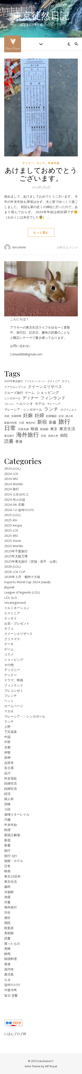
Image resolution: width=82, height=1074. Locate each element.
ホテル (40, 403)
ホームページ (13, 706)
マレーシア (54, 404)
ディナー (28, 163)
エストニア (53, 381)
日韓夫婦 (23, 429)
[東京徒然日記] (12, 43)
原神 (7, 757)
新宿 (42, 421)
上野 (7, 726)
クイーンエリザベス (45, 386)
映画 (34, 428)
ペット (9, 701)
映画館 (44, 429)
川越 (7, 819)
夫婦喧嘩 (16, 416)
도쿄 (7, 979)
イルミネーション (16, 608)
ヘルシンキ (24, 403)
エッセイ (10, 618)
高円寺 (9, 969)
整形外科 (30, 422)
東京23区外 (12, 876)
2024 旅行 (11, 489)
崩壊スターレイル (16, 814)
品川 (7, 773)
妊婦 (39, 415)
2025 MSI (11, 535)
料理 (7, 830)
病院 (64, 435)
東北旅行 (9, 435)
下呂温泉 (10, 732)
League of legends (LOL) (22, 592)
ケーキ (9, 644)
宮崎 (7, 804)
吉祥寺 (9, 763)
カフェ (66, 381)
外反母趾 (10, 778)
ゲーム (29, 392)
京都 (7, 747)
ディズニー (12, 670)
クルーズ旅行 (13, 392)
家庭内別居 (10, 422)
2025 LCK (11, 530)
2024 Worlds (13, 484)
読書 (8, 441)
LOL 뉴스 (10, 597)
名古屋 (9, 768)
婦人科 (69, 416)
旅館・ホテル (13, 861)
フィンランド (53, 397)
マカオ (9, 711)
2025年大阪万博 (16, 556)
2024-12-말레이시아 (19, 510)
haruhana (19, 247)
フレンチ (10, 695)
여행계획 (10, 990)
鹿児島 (9, 974)
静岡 (7, 954)
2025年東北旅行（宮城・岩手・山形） (31, 561)
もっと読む (41, 232)
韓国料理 (10, 959)
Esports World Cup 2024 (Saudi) (27, 582)
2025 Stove (12, 540)
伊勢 (7, 752)
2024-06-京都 (14, 504)
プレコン (9, 403)
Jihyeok (9, 587)
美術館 (9, 933)
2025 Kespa (13, 525)
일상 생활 (11, 995)
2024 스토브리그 (16, 494)
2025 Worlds (13, 546)
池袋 (7, 897)
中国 (7, 737)
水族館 (9, 892)
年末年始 (54, 163)
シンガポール (12, 398)
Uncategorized (15, 602)
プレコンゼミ (13, 690)
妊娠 (28, 415)
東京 (53, 428)
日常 (10, 428)
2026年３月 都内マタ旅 (22, 577)
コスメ (9, 654)
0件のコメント (67, 247)
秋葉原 (9, 928)
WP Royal (51, 1066)
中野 (7, 742)
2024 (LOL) (12, 468)
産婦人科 (53, 435)
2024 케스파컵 (14, 499)
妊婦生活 (10, 783)
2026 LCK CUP (14, 572)
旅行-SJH (10, 856)
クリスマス (12, 639)
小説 (21, 422)
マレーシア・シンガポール (23, 409)
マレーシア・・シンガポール (24, 716)
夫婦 (6, 416)
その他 (9, 665)
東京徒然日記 (41, 15)
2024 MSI (11, 479)
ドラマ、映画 (13, 680)
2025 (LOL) (12, 515)
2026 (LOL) (12, 566)
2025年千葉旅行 (16, 551)
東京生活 (67, 428)
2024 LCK (11, 474)
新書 (52, 422)
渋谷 (43, 435)
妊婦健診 (51, 416)
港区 (7, 918)
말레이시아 (12, 984)
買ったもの (12, 943)
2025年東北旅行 (13, 381)
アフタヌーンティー (35, 381)
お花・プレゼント (16, 623)
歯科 (7, 886)
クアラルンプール (15, 387)
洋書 (7, 902)
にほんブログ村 (15, 1034)
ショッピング (47, 392)
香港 (18, 441)
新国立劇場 (12, 835)
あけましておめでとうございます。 (41, 173)
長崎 (7, 948)
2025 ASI (10, 520)
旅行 (64, 421)
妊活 (61, 416)
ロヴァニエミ (68, 409)
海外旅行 (27, 434)
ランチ (41, 163)
